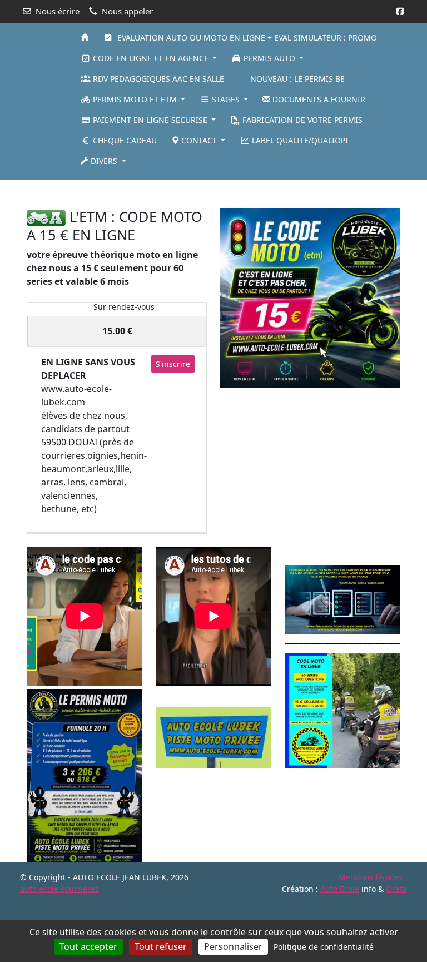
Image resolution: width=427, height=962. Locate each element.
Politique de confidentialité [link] (324, 946)
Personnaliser (233, 946)
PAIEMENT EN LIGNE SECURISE (150, 120)
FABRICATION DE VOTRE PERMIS (301, 120)
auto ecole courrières (59, 889)
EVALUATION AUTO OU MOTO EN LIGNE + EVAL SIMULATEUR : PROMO (245, 37)
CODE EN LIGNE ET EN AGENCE (151, 58)
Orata (396, 889)
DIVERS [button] (104, 161)
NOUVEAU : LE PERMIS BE (296, 78)
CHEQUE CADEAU (124, 140)
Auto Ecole (339, 889)
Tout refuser (161, 946)
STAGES (226, 99)
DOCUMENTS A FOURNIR (317, 99)
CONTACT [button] (199, 140)
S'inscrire (173, 364)
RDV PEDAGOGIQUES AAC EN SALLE (157, 78)
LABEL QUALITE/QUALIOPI (299, 140)
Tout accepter (88, 946)
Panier (56, 100)
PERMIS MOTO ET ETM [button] (135, 99)
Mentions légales (371, 877)
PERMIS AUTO (269, 58)
